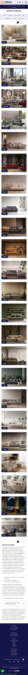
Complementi (14, 650)
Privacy (2, 674)
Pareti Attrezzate (14, 640)
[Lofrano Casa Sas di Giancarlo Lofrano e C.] (6, 2)
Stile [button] (23, 15)
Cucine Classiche (14, 635)
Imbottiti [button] (10, 15)
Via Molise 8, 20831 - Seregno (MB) (12, 659)
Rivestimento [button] (17, 15)
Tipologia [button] (7, 18)
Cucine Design (14, 632)
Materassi (14, 651)
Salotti (14, 641)
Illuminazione (14, 649)
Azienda (14, 625)
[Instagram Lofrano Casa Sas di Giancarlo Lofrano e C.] (20, 2)
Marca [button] (5, 15)
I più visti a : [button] (14, 18)
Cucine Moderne (14, 634)
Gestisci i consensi (13, 674)
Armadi (14, 644)
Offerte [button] (21, 18)
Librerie (14, 638)
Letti (14, 643)
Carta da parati (14, 653)
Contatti (14, 629)
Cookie (6, 674)
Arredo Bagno (14, 654)
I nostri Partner (14, 627)
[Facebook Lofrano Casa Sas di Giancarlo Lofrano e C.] (18, 2)
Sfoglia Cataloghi (14, 628)
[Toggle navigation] (26, 2)
